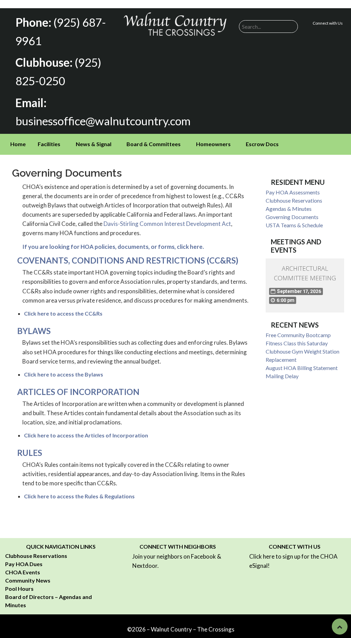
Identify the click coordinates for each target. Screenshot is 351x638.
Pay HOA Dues (24, 564)
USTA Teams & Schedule (294, 225)
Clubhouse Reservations (294, 200)
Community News (27, 580)
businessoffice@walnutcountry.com (103, 121)
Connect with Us (328, 23)
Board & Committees (153, 144)
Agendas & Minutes (289, 208)
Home (18, 144)
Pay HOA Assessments (293, 192)
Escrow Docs (262, 144)
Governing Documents (292, 217)
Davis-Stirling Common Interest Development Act (167, 223)
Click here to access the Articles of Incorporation (86, 435)
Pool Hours (19, 588)
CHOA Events (22, 572)
